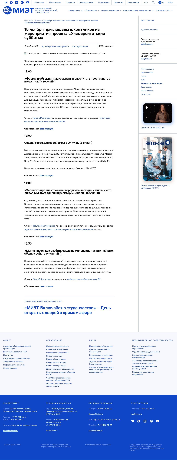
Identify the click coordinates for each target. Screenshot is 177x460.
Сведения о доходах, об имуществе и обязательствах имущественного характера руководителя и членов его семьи (147, 447)
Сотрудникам (103, 2)
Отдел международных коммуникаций (142, 356)
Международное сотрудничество (152, 340)
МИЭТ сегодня (147, 20)
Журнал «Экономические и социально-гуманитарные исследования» (101, 369)
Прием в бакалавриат (56, 359)
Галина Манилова (42, 118)
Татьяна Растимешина (44, 226)
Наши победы (147, 90)
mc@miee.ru (146, 58)
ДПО (143, 80)
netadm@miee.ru (10, 431)
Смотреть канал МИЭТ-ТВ (152, 128)
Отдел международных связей (146, 352)
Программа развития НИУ (15, 352)
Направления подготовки (57, 352)
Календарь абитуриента (57, 349)
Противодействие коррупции (98, 444)
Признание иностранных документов (143, 373)
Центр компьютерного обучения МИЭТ (60, 373)
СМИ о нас (146, 94)
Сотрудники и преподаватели (16, 358)
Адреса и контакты (149, 29)
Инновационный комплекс (101, 346)
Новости (39, 20)
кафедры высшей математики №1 (84, 279)
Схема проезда (10, 368)
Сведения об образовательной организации (17, 347)
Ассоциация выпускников (104, 420)
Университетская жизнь (151, 83)
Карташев (45, 279)
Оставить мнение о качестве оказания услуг (59, 384)
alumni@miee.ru (95, 430)
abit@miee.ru (147, 44)
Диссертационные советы (100, 358)
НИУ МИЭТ (29, 20)
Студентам (70, 2)
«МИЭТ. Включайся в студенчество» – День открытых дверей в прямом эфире (67, 310)
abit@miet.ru (51, 430)
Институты (8, 355)
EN (163, 2)
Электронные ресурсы (13, 361)
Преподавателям (86, 2)
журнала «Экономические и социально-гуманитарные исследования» (59, 229)
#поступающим (80, 46)
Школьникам (39, 2)
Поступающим (55, 2)
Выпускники (146, 87)
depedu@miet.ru (95, 414)
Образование (147, 72)
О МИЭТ (7, 340)
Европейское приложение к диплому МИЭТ (144, 367)
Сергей (36, 279)
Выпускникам (133, 2)
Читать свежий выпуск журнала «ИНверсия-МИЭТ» (155, 186)
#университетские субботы (55, 46)
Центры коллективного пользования (99, 350)
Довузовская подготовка (57, 346)
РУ (160, 2)
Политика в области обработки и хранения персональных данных (56, 445)
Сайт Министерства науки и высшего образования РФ (58, 379)
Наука (144, 76)
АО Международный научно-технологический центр (145, 362)
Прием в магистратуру (56, 362)
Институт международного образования (144, 347)
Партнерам (118, 2)
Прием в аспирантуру (56, 366)
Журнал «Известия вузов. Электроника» (100, 362)
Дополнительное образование (60, 369)
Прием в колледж (54, 356)
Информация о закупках (14, 365)
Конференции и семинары (101, 355)
